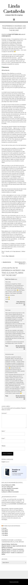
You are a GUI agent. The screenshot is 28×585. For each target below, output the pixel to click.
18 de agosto (5, 533)
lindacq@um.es (6, 36)
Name (3, 431)
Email (3, 438)
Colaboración (11, 256)
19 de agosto (5, 531)
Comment (4, 413)
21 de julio (4, 528)
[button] (14, 19)
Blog (7, 256)
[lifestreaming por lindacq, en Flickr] (5, 67)
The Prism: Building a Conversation (10, 488)
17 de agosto (5, 535)
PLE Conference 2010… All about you (20, 262)
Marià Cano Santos (9, 279)
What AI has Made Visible (8, 490)
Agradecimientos (6, 262)
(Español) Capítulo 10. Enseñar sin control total (13, 551)
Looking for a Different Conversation (10, 492)
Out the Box (16, 582)
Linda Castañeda (14, 9)
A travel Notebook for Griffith (8, 485)
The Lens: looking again (7, 486)
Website (3, 446)
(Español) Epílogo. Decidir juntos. (9, 544)
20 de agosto (5, 530)
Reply (6, 301)
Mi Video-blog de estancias (11, 526)
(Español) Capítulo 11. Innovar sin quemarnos (12, 549)
